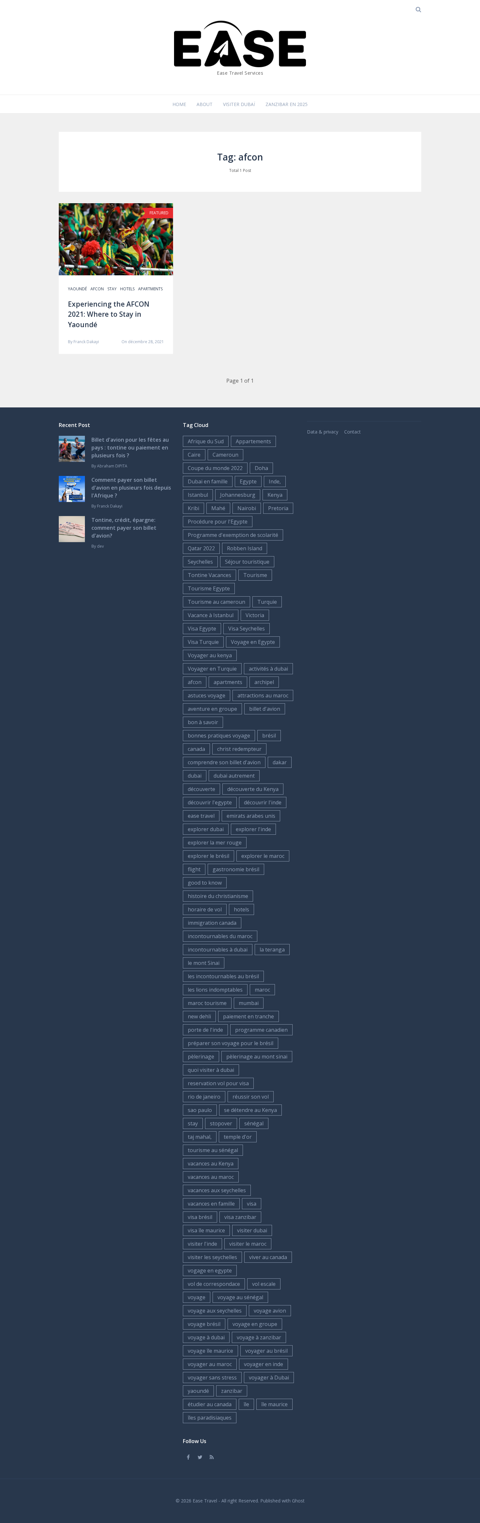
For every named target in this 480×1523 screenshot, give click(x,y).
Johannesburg (237, 494)
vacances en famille (211, 1203)
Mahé (218, 508)
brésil (269, 735)
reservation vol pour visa (218, 1083)
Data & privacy (322, 432)
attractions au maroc (262, 695)
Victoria (255, 615)
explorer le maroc (262, 856)
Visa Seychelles (246, 628)
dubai (194, 775)
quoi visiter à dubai (211, 1070)
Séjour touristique (247, 561)
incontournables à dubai (218, 949)
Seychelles (200, 561)
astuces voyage (206, 695)
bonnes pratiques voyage (219, 735)
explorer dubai (206, 829)
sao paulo (200, 1110)
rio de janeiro (204, 1096)
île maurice (274, 1404)
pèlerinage (201, 1056)
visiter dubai (252, 1230)
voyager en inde (263, 1364)
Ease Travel (205, 1501)
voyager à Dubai (269, 1377)
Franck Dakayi (86, 341)
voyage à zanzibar (259, 1337)
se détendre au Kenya (250, 1110)
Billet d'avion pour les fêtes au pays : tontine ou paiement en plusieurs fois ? (130, 447)
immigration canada (212, 922)
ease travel (201, 815)
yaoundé (77, 289)
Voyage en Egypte (253, 642)
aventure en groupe (212, 708)
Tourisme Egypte (209, 588)
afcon (97, 289)
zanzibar (231, 1390)
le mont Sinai (203, 963)
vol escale (264, 1283)
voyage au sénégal (240, 1297)
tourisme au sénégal (213, 1150)
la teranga (272, 949)
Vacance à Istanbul (210, 615)
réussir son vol (250, 1096)
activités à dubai (268, 668)
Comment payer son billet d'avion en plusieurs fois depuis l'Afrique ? (131, 487)
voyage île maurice (210, 1350)
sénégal (254, 1123)
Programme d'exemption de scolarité (233, 535)
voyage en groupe (254, 1324)
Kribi (193, 508)
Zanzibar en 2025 (286, 104)
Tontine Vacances (209, 575)
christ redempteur (239, 749)
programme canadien (261, 1029)
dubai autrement (234, 775)
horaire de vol (205, 909)
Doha (261, 468)
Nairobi (246, 508)
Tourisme (255, 575)
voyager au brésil (266, 1350)
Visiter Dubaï (239, 104)
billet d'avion (264, 708)
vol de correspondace (214, 1283)
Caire (194, 454)
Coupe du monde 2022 (215, 468)
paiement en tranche (248, 1016)
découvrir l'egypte (210, 802)
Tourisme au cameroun (216, 601)
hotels (127, 289)
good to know (205, 882)
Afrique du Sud (206, 441)
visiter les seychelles (212, 1257)
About (205, 104)
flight (194, 869)
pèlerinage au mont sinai (256, 1056)
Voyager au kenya (210, 655)
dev (100, 546)
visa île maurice (206, 1230)
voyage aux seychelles (215, 1310)
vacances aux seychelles (217, 1190)
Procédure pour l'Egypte (218, 521)
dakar (280, 762)
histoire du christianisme (218, 896)
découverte (201, 789)
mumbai (249, 1003)
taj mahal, (200, 1136)
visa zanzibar (240, 1217)
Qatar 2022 (201, 548)
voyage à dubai (206, 1337)
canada (196, 749)
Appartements (253, 441)
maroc (262, 989)
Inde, (275, 481)
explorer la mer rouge (215, 842)
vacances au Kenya (210, 1163)
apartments (150, 289)
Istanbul (198, 494)
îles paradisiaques (210, 1417)
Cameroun (225, 454)
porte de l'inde (205, 1029)
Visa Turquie (203, 642)
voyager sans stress (212, 1377)
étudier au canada (210, 1404)
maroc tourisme (207, 1003)
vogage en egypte (210, 1270)
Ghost (298, 1501)
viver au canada (268, 1257)
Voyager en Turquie (212, 668)
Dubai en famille (208, 481)
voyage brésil (204, 1324)
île (246, 1404)
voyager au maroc (210, 1364)
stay (112, 289)
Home (179, 104)
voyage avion (270, 1310)
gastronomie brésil (236, 869)
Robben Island (244, 548)
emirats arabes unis (251, 815)
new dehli (199, 1016)
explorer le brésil (208, 856)
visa (251, 1203)
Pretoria (278, 508)
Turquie (267, 601)
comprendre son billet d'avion (224, 762)
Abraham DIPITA (112, 466)
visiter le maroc (247, 1243)
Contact (352, 432)
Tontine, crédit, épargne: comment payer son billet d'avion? (123, 527)
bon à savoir (203, 722)
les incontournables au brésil (223, 976)
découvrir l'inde (262, 802)
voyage (196, 1297)
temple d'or (238, 1136)
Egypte (248, 481)
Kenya (274, 494)
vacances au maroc (211, 1176)
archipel (264, 682)
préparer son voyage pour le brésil (230, 1043)
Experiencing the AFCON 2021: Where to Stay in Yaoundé (108, 314)
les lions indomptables (215, 989)
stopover (221, 1123)
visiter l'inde (202, 1243)
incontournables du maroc (220, 936)
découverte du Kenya (253, 789)
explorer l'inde (253, 829)
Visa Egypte (202, 628)
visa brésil (200, 1217)
